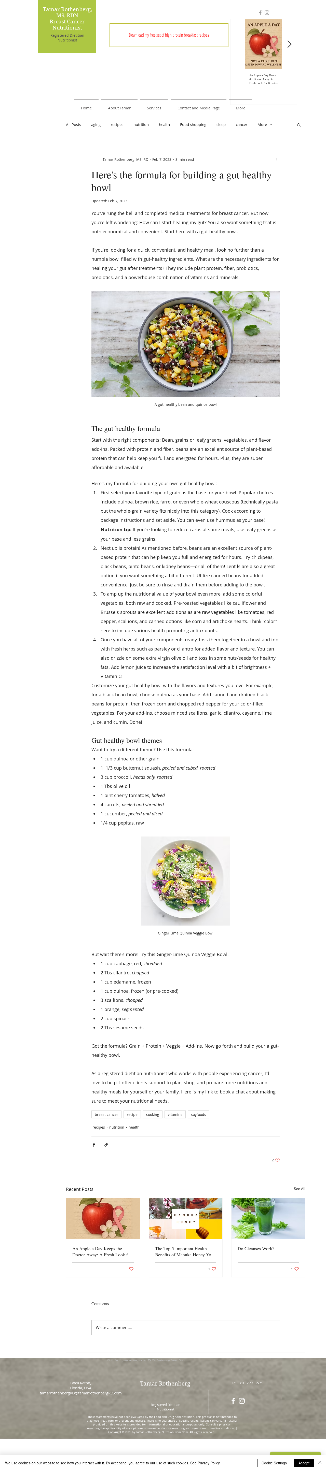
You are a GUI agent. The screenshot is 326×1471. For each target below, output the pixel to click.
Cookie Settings (274, 1462)
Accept (303, 1462)
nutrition (141, 124)
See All (299, 1188)
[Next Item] (289, 44)
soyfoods (198, 1114)
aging (96, 124)
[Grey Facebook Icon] (260, 13)
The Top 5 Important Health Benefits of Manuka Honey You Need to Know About (184, 1251)
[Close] (320, 1463)
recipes (117, 124)
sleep (221, 124)
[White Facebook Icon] (233, 1401)
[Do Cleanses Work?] (268, 1218)
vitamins (175, 1114)
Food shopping (193, 124)
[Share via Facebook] (93, 1144)
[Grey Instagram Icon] (267, 13)
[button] (169, 35)
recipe (132, 1114)
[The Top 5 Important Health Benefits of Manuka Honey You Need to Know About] (186, 1218)
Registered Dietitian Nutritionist (67, 37)
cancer (241, 124)
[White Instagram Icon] (242, 1401)
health (164, 124)
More (262, 124)
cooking (152, 1114)
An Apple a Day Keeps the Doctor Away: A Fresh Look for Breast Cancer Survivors (101, 1251)
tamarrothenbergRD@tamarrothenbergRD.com (81, 1392)
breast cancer (106, 1114)
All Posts (73, 124)
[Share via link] (106, 1144)
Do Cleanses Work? (256, 1248)
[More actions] (277, 159)
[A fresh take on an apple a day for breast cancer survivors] (103, 1218)
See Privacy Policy (205, 1462)
